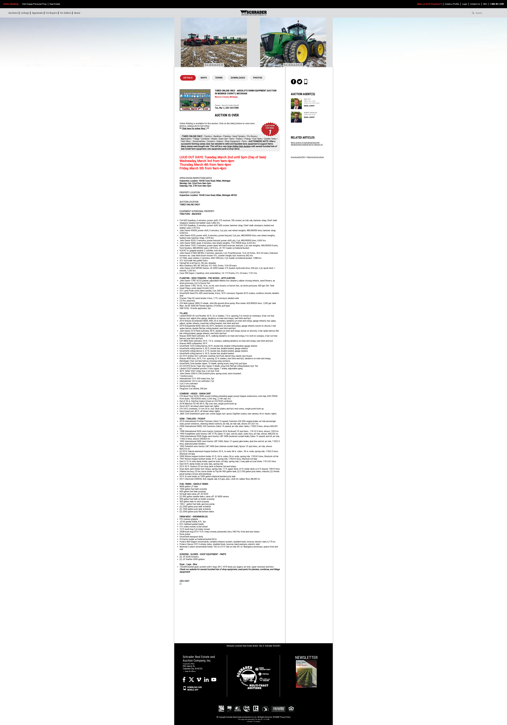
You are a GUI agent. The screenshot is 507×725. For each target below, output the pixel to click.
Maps (204, 78)
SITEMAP (276, 717)
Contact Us (475, 4)
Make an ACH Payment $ (429, 4)
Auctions (13, 12)
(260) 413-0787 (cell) (312, 103)
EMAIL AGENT (309, 106)
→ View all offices (189, 671)
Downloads (238, 78)
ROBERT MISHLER (310, 113)
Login (464, 4)
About (77, 12)
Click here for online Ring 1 (194, 128)
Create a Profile (452, 4)
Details (188, 78)
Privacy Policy (285, 717)
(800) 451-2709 (309, 101)
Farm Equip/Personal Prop (34, 4)
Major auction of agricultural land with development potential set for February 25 (307, 144)
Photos (257, 78)
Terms (219, 78)
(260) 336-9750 (309, 115)
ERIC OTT (307, 99)
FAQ (485, 4)
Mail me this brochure (315, 157)
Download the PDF (298, 157)
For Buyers (51, 12)
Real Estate (55, 4)
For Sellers (65, 12)
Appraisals (37, 12)
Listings (25, 12)
